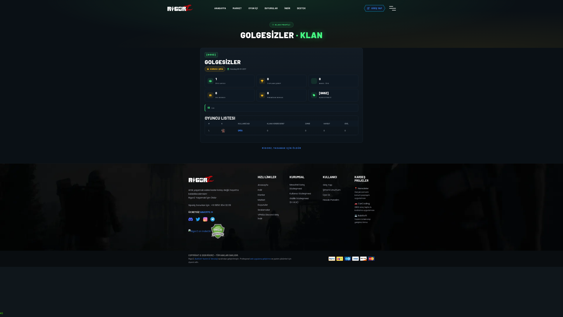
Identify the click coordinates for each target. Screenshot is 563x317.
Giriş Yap (327, 184)
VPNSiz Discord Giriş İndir (268, 216)
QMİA (240, 130)
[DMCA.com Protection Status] (218, 231)
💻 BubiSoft (361, 215)
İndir (287, 8)
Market (237, 8)
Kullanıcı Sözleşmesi (300, 193)
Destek (301, 8)
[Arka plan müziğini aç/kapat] (1, 313)
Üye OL (326, 194)
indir (260, 189)
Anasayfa (220, 8)
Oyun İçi (253, 8)
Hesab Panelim (331, 199)
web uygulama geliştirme (260, 259)
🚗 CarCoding (362, 203)
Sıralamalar (264, 209)
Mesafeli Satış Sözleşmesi (297, 186)
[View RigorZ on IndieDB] (199, 231)
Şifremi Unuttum (332, 189)
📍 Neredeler (362, 188)
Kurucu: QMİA (216, 69)
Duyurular (271, 8)
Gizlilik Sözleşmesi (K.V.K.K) (299, 200)
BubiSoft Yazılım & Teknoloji (206, 259)
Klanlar (261, 194)
